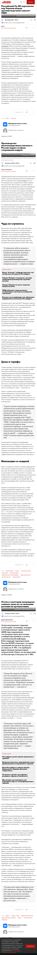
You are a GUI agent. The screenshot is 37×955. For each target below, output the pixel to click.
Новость (13, 118)
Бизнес (17, 571)
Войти (30, 2)
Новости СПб (9, 571)
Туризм (8, 916)
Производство (16, 577)
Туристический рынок (27, 916)
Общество (4, 920)
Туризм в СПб (15, 916)
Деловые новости (26, 571)
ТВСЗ (24, 180)
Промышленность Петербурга (10, 575)
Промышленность (26, 575)
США (7, 118)
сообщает (5, 46)
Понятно (30, 946)
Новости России (6, 577)
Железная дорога (14, 573)
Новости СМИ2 (6, 136)
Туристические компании (9, 918)
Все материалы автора (8, 28)
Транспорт (5, 573)
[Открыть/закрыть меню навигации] (21, 2)
